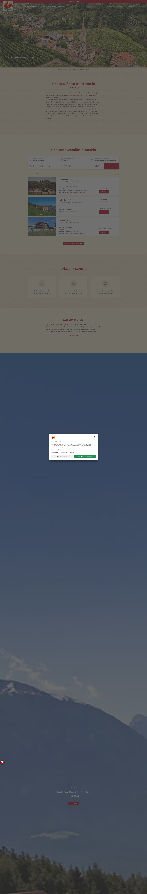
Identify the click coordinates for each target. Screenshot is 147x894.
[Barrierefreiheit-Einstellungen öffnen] (2, 762)
